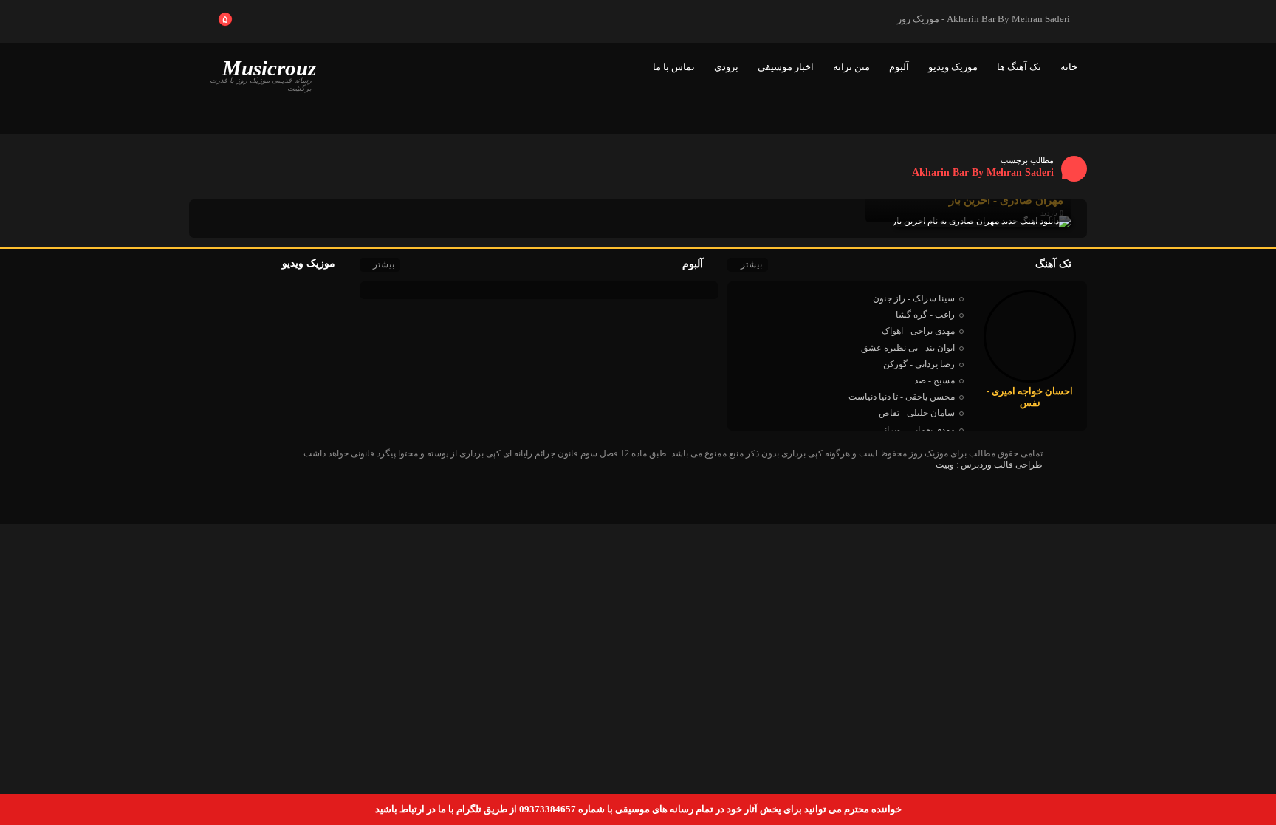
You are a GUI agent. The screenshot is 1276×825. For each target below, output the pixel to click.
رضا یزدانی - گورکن (919, 364)
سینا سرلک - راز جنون (914, 298)
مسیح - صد (934, 380)
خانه (1068, 66)
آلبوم (899, 66)
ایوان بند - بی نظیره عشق (908, 348)
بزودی (726, 66)
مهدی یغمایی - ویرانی (916, 430)
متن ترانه (851, 66)
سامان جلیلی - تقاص (917, 413)
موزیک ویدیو (953, 66)
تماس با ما (674, 66)
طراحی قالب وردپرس (1002, 464)
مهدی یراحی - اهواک (918, 331)
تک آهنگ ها (1019, 66)
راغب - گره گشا (925, 314)
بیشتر (751, 264)
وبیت (945, 464)
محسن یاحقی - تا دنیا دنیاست (901, 396)
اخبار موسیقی (786, 66)
